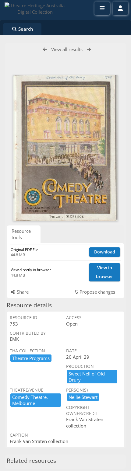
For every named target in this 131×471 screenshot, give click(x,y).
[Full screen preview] (65, 148)
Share (22, 292)
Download (104, 252)
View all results (67, 49)
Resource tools (21, 234)
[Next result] (89, 49)
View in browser (104, 272)
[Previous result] (45, 49)
